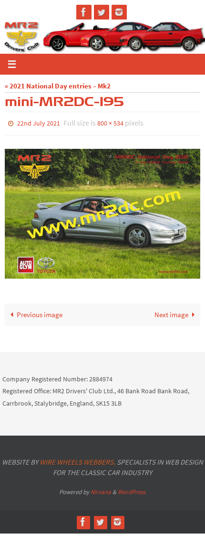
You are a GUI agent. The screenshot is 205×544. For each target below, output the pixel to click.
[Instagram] (119, 12)
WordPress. (132, 490)
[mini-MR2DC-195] (102, 211)
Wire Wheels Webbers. (77, 459)
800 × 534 (110, 122)
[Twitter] (101, 12)
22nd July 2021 (38, 122)
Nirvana (101, 490)
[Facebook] (84, 12)
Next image (171, 312)
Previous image (39, 312)
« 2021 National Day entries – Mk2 (58, 85)
